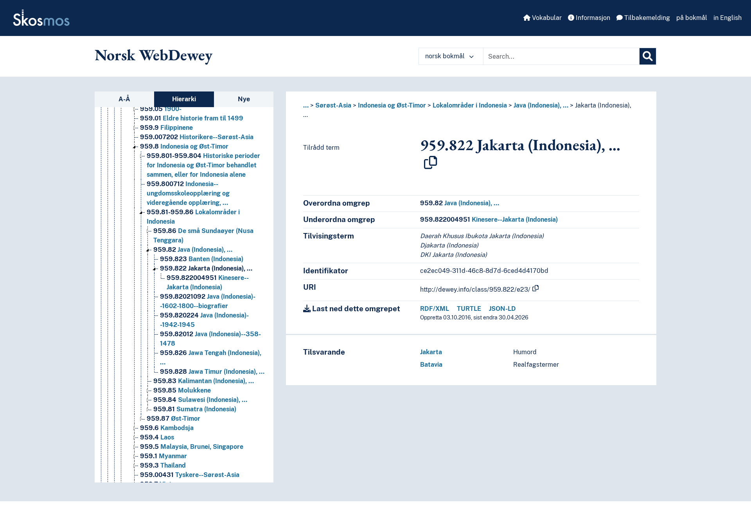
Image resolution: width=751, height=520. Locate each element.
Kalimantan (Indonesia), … (203, 381)
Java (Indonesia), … (192, 249)
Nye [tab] (244, 99)
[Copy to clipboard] (430, 162)
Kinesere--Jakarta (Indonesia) (489, 219)
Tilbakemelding (646, 18)
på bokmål (691, 18)
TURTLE (469, 308)
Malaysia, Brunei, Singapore (191, 446)
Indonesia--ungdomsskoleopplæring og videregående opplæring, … (188, 193)
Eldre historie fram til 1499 (191, 118)
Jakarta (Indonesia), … (206, 268)
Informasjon (592, 18)
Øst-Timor (173, 418)
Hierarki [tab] (184, 99)
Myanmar (163, 456)
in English (727, 18)
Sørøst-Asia (333, 105)
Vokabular (546, 18)
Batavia (431, 364)
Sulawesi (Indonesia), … (200, 399)
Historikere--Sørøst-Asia (196, 137)
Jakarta (431, 352)
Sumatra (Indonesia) (194, 409)
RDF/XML (434, 308)
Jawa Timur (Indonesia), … (212, 371)
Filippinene (166, 127)
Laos (157, 437)
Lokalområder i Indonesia (470, 105)
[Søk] (647, 56)
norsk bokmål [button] (445, 56)
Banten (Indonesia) (201, 259)
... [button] (306, 105)
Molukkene (182, 390)
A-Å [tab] (124, 99)
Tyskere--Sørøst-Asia (189, 475)
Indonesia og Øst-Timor (184, 146)
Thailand (163, 465)
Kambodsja (167, 428)
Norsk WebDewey (153, 55)
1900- (160, 109)
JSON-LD (502, 308)
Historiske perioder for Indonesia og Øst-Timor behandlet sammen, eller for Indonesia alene (203, 165)
